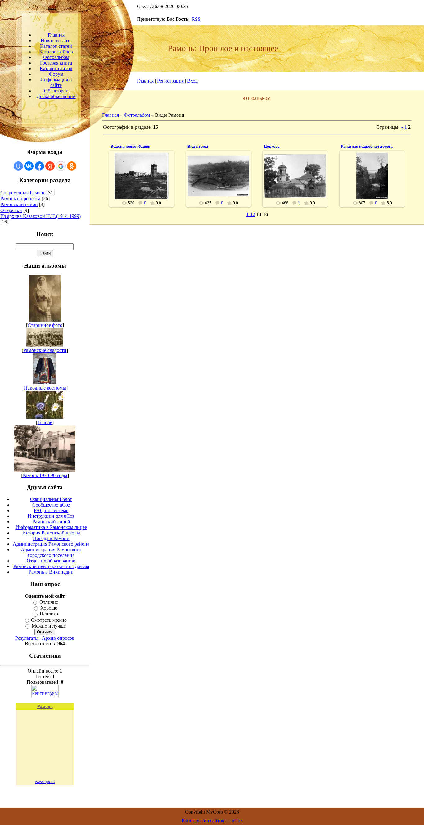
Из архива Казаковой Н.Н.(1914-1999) (40, 216)
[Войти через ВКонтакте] (29, 166)
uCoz (237, 820)
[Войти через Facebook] (39, 166)
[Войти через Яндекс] (50, 166)
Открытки (11, 210)
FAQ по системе (51, 510)
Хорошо (48, 608)
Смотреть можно (49, 620)
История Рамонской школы (51, 532)
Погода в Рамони (51, 538)
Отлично (48, 602)
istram (144, 192)
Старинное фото (45, 325)
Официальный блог (51, 499)
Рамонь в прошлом (20, 198)
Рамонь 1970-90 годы (44, 475)
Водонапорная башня (130, 146)
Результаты (26, 638)
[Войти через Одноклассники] (71, 166)
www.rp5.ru (45, 781)
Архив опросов (58, 638)
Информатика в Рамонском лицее (51, 527)
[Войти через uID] (18, 166)
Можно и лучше (49, 626)
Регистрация (170, 80)
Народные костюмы (45, 387)
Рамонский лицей (51, 521)
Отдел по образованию (51, 560)
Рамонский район (19, 204)
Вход (192, 80)
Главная (145, 80)
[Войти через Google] (61, 166)
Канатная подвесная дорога (367, 146)
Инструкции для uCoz (51, 516)
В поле (45, 422)
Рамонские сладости (44, 350)
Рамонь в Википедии (51, 572)
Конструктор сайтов (203, 820)
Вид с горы (197, 146)
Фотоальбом (137, 115)
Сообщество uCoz (51, 504)
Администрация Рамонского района (51, 544)
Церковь (272, 146)
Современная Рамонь (22, 192)
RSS (196, 19)
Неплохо (49, 614)
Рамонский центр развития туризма (51, 566)
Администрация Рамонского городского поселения (51, 552)
